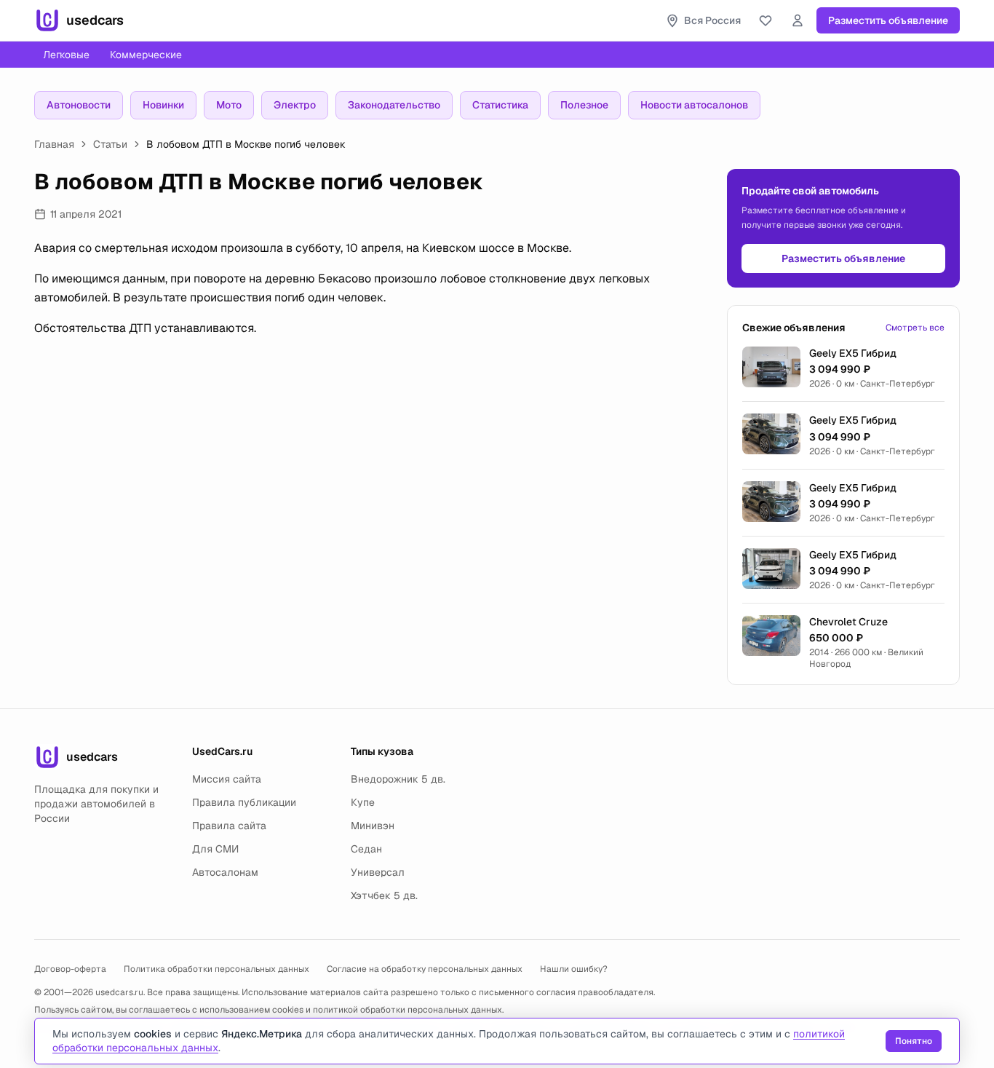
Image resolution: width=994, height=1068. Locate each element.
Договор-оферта (70, 969)
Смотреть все (915, 327)
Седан (366, 848)
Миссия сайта (226, 779)
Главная (54, 144)
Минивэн (372, 825)
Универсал (378, 872)
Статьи (110, 144)
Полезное (584, 104)
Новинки (163, 104)
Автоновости (79, 104)
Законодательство (394, 104)
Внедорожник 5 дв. (398, 779)
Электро (295, 104)
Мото (229, 104)
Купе (363, 802)
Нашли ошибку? (574, 969)
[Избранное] (765, 20)
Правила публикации (244, 802)
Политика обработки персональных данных (216, 969)
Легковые (66, 54)
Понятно (913, 1041)
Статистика (500, 104)
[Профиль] (797, 20)
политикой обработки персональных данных (407, 1010)
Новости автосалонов (694, 104)
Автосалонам (225, 872)
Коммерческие (146, 54)
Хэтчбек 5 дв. (384, 895)
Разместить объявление (888, 20)
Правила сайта (229, 825)
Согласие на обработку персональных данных (424, 969)
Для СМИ (215, 848)
